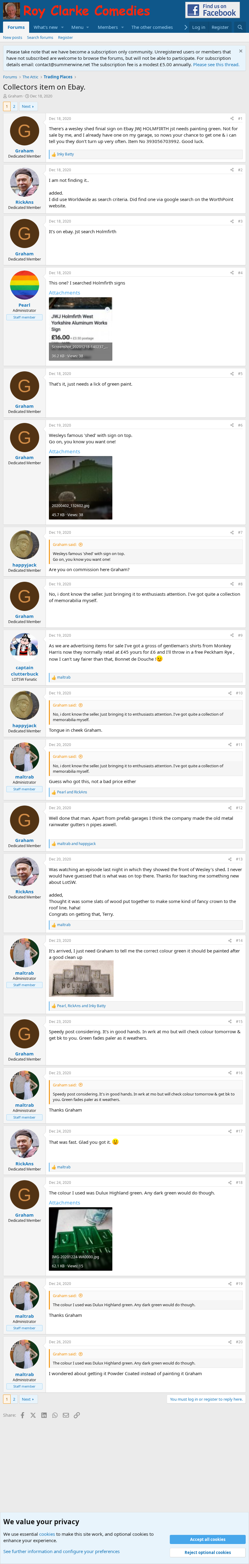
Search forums (40, 37)
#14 (239, 940)
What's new (46, 27)
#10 (239, 693)
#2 (240, 169)
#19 (239, 1283)
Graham (15, 96)
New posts (12, 37)
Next (26, 106)
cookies (47, 1534)
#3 (240, 221)
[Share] (232, 118)
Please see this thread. (216, 64)
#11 (239, 744)
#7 (240, 532)
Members (108, 27)
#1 (240, 118)
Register (65, 37)
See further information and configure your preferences (61, 1551)
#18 (239, 1182)
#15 (239, 1021)
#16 (239, 1072)
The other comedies (152, 27)
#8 (240, 584)
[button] (62, 27)
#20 (239, 1341)
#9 (240, 635)
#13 (239, 859)
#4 (240, 272)
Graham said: (65, 544)
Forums (16, 27)
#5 (240, 373)
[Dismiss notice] (240, 52)
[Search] (240, 27)
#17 (239, 1131)
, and (81, 1005)
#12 (239, 807)
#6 (240, 425)
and (72, 792)
